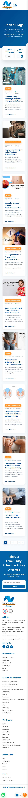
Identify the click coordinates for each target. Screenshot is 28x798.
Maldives (5, 671)
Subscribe (14, 586)
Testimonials (6, 761)
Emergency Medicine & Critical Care (13, 699)
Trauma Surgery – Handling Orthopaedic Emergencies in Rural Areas (13, 98)
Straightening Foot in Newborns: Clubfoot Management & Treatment (13, 413)
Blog (3, 758)
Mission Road (6, 663)
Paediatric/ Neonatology (9, 684)
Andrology (5, 708)
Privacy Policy (6, 778)
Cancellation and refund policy (11, 745)
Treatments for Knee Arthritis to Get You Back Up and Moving (13, 465)
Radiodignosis (6, 713)
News (4, 766)
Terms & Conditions (8, 780)
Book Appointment (25, 794)
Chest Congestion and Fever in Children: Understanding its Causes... (13, 310)
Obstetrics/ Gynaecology (9, 681)
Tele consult (6, 740)
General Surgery (7, 687)
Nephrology (6, 697)
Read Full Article (9, 114)
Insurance (5, 737)
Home (4, 724)
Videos (4, 764)
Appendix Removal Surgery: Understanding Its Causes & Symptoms (13, 205)
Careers (4, 769)
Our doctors (6, 732)
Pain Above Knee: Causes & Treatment (13, 516)
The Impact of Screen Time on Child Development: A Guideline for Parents (13, 257)
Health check (6, 734)
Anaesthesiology (7, 710)
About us (5, 726)
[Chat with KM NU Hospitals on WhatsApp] (3, 794)
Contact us (5, 748)
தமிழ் (20, 795)
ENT (3, 705)
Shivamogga (6, 665)
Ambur (4, 668)
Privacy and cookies (8, 742)
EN (17, 795)
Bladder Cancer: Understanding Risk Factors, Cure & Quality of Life (14, 362)
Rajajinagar (5, 660)
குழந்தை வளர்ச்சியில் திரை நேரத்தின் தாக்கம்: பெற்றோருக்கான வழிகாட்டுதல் (14, 152)
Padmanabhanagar (8, 657)
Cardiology (5, 702)
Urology (4, 694)
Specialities (5, 729)
